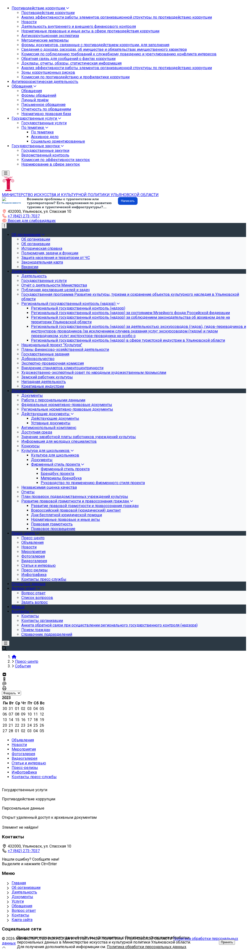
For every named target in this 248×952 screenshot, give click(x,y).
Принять (227, 942)
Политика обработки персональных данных (146, 947)
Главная (19, 883)
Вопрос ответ (24, 910)
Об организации (26, 887)
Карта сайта (22, 919)
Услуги (18, 901)
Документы (22, 896)
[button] (29, 220)
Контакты (20, 915)
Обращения (22, 906)
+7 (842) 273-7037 (24, 216)
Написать (128, 201)
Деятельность (24, 892)
